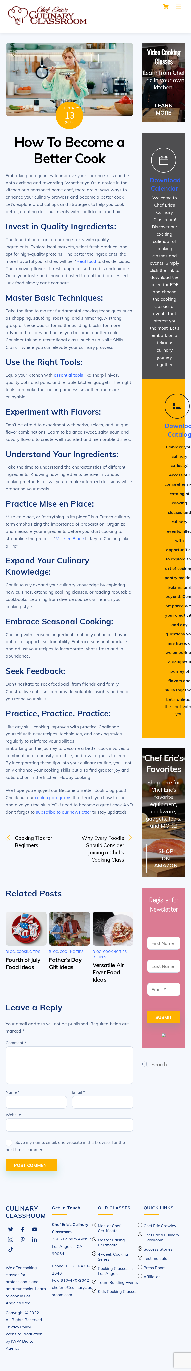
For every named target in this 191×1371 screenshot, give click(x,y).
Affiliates (152, 1276)
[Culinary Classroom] (47, 23)
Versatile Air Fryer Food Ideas (108, 972)
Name (12, 1092)
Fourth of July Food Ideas (23, 963)
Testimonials (155, 1258)
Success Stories (158, 1249)
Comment (16, 1042)
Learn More (163, 109)
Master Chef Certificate (109, 1228)
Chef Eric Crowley (160, 1225)
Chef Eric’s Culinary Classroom (161, 1237)
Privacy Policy (18, 1326)
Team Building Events (118, 1282)
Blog (10, 952)
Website (13, 1114)
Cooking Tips (28, 952)
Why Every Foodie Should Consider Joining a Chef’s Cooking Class (103, 849)
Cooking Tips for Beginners (33, 841)
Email (78, 1092)
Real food (86, 261)
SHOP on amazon (166, 858)
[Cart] (166, 7)
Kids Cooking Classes (117, 1291)
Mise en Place (70, 538)
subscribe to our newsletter (63, 812)
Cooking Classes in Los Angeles (115, 1271)
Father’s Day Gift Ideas (65, 963)
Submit (163, 1017)
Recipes (99, 957)
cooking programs (53, 797)
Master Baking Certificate (111, 1242)
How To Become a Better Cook (69, 150)
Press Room (155, 1267)
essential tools (68, 375)
